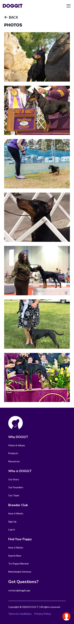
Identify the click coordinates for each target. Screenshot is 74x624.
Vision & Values (16, 445)
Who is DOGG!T (20, 471)
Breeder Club (18, 505)
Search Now (14, 555)
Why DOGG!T (18, 437)
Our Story (13, 479)
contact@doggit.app (19, 590)
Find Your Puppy (20, 539)
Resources (14, 461)
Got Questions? (23, 581)
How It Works (15, 513)
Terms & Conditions (19, 613)
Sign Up (12, 521)
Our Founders (15, 487)
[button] (11, 17)
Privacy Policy (42, 613)
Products (13, 453)
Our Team (13, 495)
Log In (11, 529)
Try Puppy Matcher (18, 563)
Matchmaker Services (19, 571)
